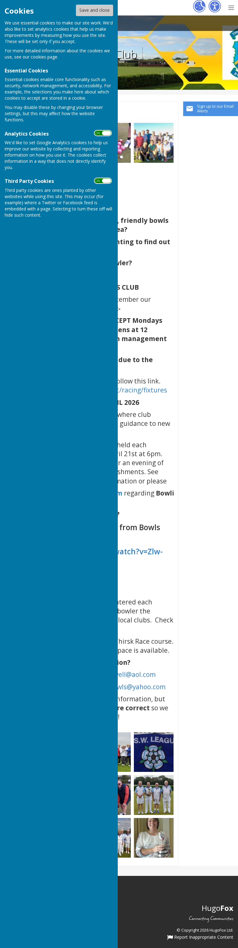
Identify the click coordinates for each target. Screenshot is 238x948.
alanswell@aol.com (126, 674)
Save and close (94, 10)
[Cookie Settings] (199, 6)
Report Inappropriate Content (203, 937)
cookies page (44, 57)
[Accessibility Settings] (215, 6)
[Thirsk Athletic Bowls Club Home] (154, 142)
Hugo (217, 908)
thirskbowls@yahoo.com (127, 686)
